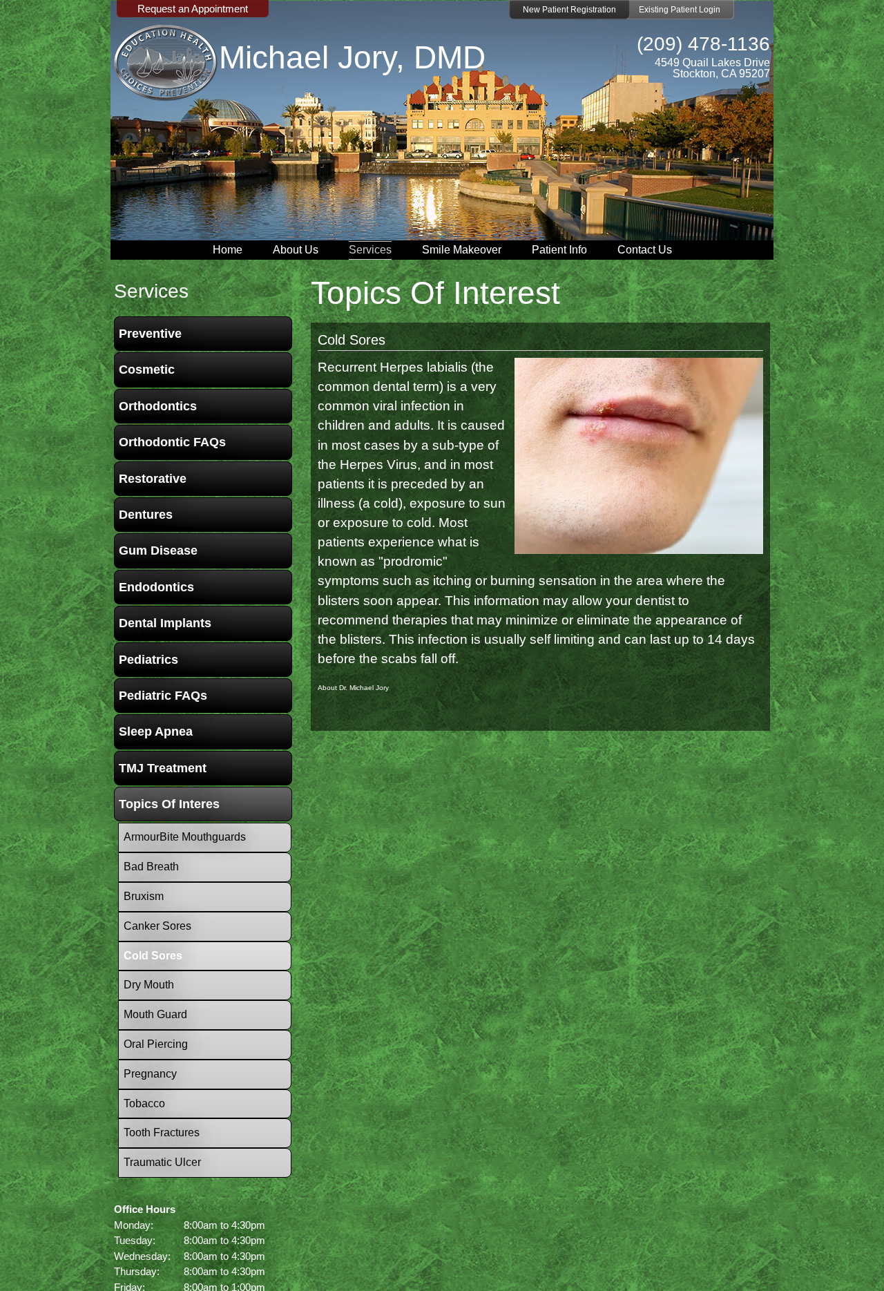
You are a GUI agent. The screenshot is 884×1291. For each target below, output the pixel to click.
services (151, 291)
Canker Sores (157, 926)
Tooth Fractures (162, 1132)
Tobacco (144, 1103)
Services (370, 250)
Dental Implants (165, 623)
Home (227, 250)
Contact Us (644, 250)
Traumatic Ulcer (162, 1162)
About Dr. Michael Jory (353, 687)
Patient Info (559, 250)
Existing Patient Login (679, 10)
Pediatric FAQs (163, 695)
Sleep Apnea (156, 731)
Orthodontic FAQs (172, 442)
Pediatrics (148, 660)
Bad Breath (151, 866)
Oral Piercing (156, 1044)
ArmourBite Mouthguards (185, 837)
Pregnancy (150, 1074)
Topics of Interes (169, 804)
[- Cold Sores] (639, 549)
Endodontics (156, 587)
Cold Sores (351, 339)
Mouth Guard (155, 1014)
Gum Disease (158, 550)
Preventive (150, 334)
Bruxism (144, 896)
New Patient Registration (569, 10)
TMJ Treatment (162, 768)
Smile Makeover (461, 250)
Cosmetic (147, 369)
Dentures (146, 515)
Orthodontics (158, 406)
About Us (295, 250)
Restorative (152, 479)
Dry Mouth (149, 985)
